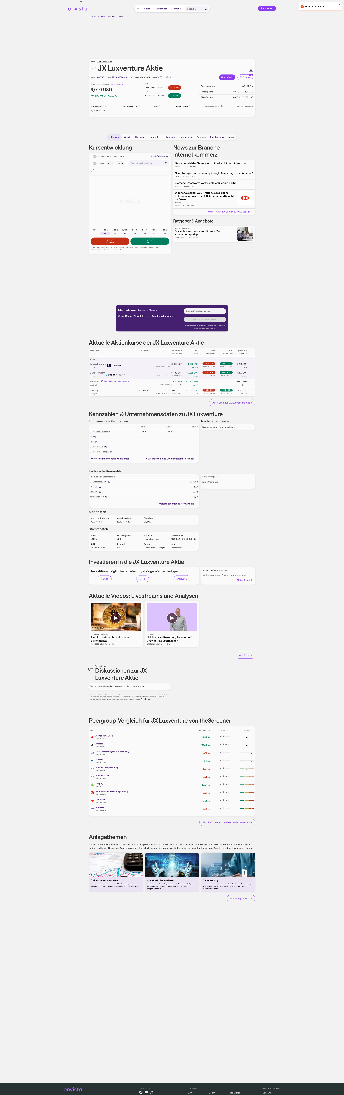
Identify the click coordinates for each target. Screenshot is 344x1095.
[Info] (108, 106)
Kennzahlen (154, 137)
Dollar (212, 1092)
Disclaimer (146, 699)
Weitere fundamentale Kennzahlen (110, 458)
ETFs (142, 578)
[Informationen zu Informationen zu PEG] (95, 441)
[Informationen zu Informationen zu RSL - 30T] (100, 486)
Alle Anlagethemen (241, 898)
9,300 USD (226, 390)
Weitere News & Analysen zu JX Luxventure (229, 211)
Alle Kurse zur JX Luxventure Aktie (232, 402)
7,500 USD (208, 390)
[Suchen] (206, 8)
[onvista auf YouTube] (146, 1093)
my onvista (162, 8)
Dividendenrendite (130, 106)
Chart (127, 137)
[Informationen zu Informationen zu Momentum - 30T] (106, 496)
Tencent (99, 759)
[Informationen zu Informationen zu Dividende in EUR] (106, 446)
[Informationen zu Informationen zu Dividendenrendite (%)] (110, 451)
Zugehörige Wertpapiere (222, 137)
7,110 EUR (226, 363)
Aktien (103, 16)
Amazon (99, 743)
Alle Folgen (245, 655)
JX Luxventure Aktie (115, 16)
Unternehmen (185, 137)
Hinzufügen (227, 77)
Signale (247, 77)
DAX (190, 1092)
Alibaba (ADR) (102, 775)
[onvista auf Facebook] (140, 1093)
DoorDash (100, 799)
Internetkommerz (104, 61)
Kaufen (175, 95)
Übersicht (114, 137)
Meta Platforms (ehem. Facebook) (112, 751)
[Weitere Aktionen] (252, 364)
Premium (177, 8)
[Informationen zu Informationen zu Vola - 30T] (100, 491)
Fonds (104, 578)
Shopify (99, 783)
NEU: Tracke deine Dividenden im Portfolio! (170, 458)
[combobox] (148, 163)
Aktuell (147, 8)
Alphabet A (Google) (105, 735)
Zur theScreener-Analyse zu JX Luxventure (227, 822)
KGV (156, 106)
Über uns (266, 1092)
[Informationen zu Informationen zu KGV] (95, 436)
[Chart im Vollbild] (92, 170)
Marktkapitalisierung (98, 106)
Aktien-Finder (244, 580)
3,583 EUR (226, 372)
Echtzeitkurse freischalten (115, 381)
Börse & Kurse (94, 16)
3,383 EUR (209, 372)
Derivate (182, 578)
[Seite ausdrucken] (251, 70)
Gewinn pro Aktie (181, 106)
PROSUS (99, 807)
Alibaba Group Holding (106, 767)
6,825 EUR (209, 363)
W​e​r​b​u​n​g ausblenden (195, 36)
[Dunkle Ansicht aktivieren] (81, 1)
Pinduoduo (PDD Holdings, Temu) (111, 791)
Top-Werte (235, 1092)
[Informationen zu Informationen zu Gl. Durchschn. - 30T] (109, 481)
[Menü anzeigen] (138, 8)
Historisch (169, 137)
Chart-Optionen (158, 156)
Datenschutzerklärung (207, 328)
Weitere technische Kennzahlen (176, 503)
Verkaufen (174, 87)
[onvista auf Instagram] (151, 1093)
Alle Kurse (139, 137)
